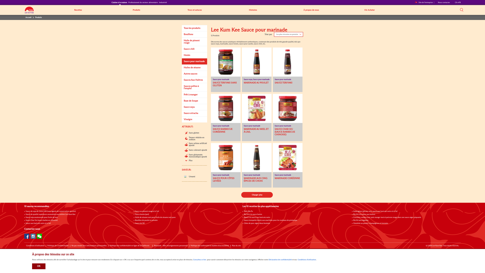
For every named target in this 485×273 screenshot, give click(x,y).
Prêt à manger (191, 95)
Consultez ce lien (199, 260)
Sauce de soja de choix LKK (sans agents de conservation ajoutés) (51, 211)
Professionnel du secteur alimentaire (143, 2)
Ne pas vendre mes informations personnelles (89, 246)
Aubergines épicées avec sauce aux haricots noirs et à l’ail (375, 211)
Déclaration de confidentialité (280, 260)
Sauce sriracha (191, 113)
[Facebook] (26, 236)
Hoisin (187, 55)
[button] (461, 10)
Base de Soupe (191, 101)
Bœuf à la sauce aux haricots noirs (257, 217)
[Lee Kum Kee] (29, 11)
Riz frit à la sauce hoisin (253, 214)
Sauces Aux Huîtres (193, 80)
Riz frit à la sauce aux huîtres (364, 214)
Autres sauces (190, 74)
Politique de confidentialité (58, 246)
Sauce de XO (140, 223)
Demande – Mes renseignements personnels (171, 246)
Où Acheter (369, 10)
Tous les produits (192, 28)
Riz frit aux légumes (360, 220)
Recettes (78, 10)
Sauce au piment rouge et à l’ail (147, 211)
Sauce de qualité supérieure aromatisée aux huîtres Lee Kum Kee (50, 214)
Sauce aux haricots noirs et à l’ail (38, 223)
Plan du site (236, 246)
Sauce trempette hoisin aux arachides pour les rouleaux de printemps (270, 220)
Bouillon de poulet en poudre (146, 220)
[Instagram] (33, 236)
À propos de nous (311, 10)
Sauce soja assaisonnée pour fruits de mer (42, 217)
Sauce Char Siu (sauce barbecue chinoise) (42, 220)
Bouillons (188, 34)
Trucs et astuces (195, 10)
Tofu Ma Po (248, 211)
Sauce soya (189, 107)
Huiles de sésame (192, 67)
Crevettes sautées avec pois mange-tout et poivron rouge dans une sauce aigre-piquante (387, 217)
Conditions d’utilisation (35, 246)
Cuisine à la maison (119, 2)
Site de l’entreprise (426, 2)
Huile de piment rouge (192, 41)
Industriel (163, 2)
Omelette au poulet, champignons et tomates (370, 223)
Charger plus (257, 195)
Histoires (253, 10)
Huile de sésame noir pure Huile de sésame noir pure (155, 217)
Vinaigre (188, 119)
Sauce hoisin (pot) (142, 214)
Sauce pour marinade (194, 61)
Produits (136, 10)
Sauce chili (189, 49)
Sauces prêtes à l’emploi (191, 87)
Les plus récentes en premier (287, 34)
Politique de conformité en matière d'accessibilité (210, 246)
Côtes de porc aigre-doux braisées (257, 223)
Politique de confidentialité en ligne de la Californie (129, 246)
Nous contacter (444, 2)
